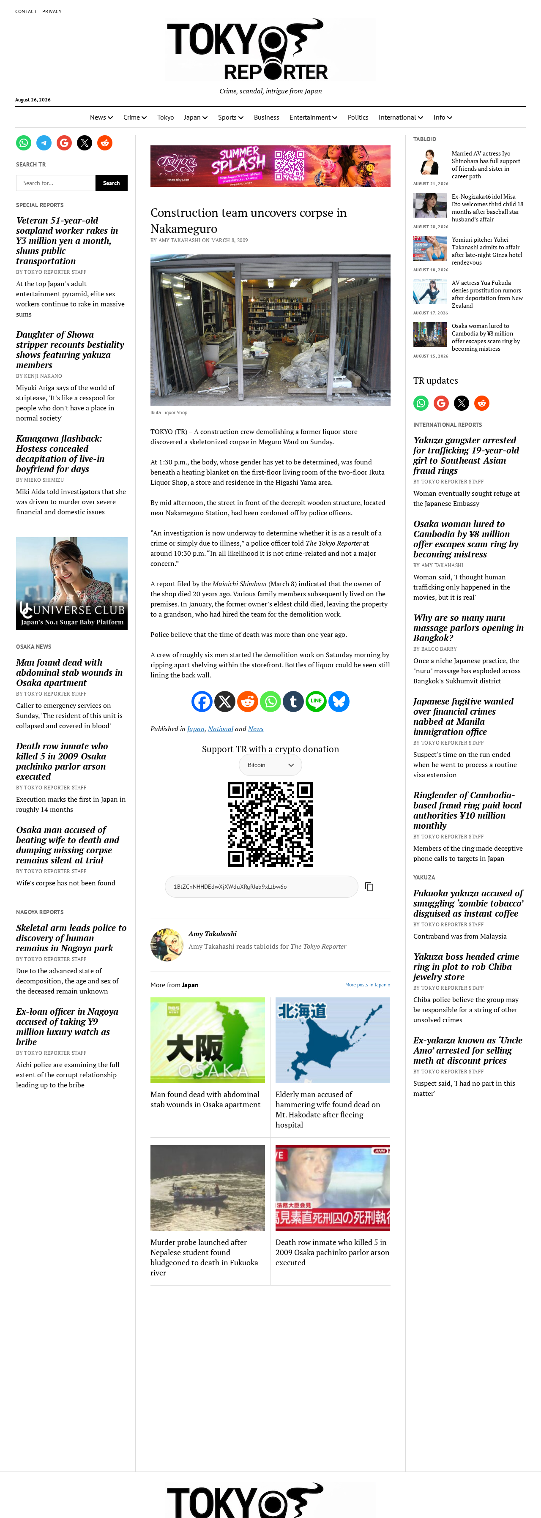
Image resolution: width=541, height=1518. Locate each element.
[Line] (316, 701)
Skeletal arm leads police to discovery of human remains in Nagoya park (71, 938)
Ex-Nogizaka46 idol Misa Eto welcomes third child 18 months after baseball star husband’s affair (487, 208)
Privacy (52, 11)
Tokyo (165, 117)
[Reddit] (247, 701)
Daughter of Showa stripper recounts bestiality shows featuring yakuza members (70, 349)
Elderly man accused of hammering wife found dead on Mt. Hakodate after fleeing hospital (328, 1109)
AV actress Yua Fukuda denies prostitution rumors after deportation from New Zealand (487, 294)
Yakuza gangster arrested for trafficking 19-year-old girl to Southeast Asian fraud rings (466, 455)
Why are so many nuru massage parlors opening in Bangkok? (468, 627)
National (220, 728)
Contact (26, 11)
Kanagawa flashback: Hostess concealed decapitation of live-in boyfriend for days (60, 453)
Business (266, 117)
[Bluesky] (339, 701)
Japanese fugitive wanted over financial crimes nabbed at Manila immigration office (463, 716)
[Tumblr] (293, 701)
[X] (224, 701)
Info (439, 117)
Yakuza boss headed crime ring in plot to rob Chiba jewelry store (466, 966)
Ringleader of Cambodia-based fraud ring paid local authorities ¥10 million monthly (467, 810)
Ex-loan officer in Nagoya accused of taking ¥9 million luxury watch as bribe (67, 1026)
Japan (192, 117)
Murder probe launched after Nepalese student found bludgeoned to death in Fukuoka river (204, 1257)
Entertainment (310, 117)
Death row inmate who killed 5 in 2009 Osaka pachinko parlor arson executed (62, 761)
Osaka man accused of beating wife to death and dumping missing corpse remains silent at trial (67, 845)
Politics (358, 117)
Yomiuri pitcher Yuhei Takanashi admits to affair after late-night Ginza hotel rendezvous (487, 251)
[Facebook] (202, 701)
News (98, 117)
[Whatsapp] (270, 701)
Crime (131, 117)
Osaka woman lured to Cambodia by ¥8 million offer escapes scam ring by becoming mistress (486, 337)
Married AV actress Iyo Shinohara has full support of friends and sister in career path (486, 165)
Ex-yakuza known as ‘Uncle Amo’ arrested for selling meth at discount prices (467, 1050)
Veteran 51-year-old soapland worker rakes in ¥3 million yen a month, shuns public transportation (67, 240)
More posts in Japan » (368, 984)
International (397, 117)
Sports (227, 117)
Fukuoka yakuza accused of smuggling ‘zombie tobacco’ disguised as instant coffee (468, 903)
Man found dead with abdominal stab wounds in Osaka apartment (69, 672)
